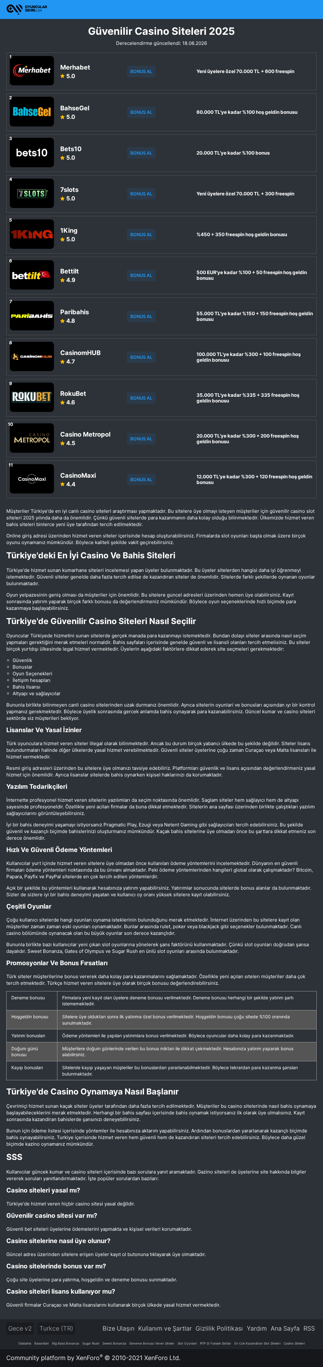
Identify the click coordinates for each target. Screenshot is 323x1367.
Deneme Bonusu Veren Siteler (151, 1343)
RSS (309, 1328)
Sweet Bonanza (114, 1343)
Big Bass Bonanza (65, 1343)
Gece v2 (20, 1328)
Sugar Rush (90, 1343)
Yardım (257, 1328)
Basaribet (41, 1343)
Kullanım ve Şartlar (165, 1328)
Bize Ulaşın (118, 1328)
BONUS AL (141, 71)
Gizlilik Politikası (219, 1328)
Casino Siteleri (294, 1343)
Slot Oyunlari (187, 1343)
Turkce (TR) (56, 1328)
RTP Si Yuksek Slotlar (215, 1343)
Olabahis (24, 1343)
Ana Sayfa (285, 1328)
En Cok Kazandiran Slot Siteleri (257, 1343)
